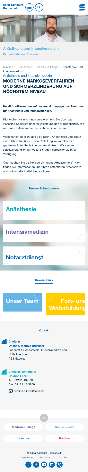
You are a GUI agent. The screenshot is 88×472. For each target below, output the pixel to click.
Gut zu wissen (64, 427)
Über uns (23, 438)
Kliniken (8, 67)
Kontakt (63, 457)
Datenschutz (46, 457)
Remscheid (25, 67)
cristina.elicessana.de (29, 391)
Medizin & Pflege (47, 67)
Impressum (26, 457)
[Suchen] (38, 7)
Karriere (64, 438)
